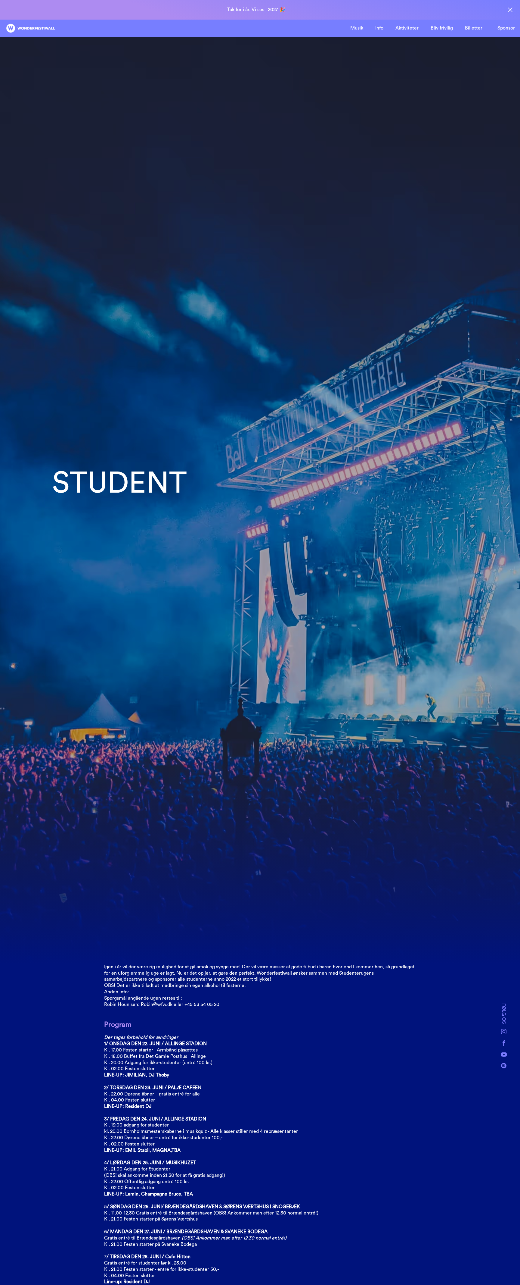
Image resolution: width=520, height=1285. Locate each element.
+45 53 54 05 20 (201, 1004)
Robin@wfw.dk (156, 1004)
